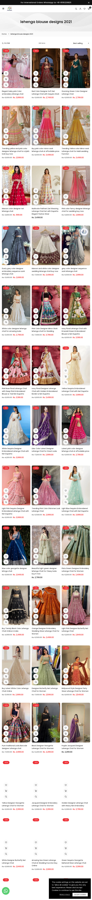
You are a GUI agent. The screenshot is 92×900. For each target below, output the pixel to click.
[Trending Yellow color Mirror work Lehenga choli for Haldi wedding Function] (76, 125)
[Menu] (3, 8)
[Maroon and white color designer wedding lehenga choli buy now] (46, 245)
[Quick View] (6, 84)
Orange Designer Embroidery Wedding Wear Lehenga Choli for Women (45, 631)
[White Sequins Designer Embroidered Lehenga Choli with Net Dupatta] (16, 425)
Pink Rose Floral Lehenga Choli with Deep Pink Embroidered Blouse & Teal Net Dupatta (14, 391)
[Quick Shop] (6, 79)
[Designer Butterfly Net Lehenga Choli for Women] (46, 665)
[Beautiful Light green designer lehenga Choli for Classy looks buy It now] (46, 545)
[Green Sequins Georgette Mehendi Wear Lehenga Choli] (76, 837)
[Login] (80, 8)
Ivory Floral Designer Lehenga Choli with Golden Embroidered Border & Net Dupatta (45, 391)
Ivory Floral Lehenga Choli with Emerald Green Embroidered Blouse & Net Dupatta (74, 331)
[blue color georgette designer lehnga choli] (16, 545)
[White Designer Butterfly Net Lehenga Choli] (16, 837)
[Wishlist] (84, 8)
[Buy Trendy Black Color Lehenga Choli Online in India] (16, 605)
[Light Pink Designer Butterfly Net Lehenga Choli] (76, 605)
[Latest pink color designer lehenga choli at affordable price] (76, 425)
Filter (7, 43)
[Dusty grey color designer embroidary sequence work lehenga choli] (16, 245)
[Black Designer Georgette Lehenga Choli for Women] (46, 723)
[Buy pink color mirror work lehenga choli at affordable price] (46, 125)
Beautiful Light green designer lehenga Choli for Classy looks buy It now (44, 571)
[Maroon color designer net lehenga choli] (16, 185)
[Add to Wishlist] (6, 73)
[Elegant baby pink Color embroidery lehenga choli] (16, 68)
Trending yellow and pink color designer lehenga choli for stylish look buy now (15, 151)
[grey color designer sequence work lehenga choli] (76, 245)
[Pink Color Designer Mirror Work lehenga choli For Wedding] (46, 305)
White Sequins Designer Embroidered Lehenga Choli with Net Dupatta (15, 451)
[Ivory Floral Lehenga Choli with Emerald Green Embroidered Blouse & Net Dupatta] (76, 305)
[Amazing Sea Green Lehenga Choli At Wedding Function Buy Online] (46, 837)
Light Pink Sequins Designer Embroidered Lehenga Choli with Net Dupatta (15, 511)
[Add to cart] (35, 79)
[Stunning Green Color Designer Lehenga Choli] (76, 68)
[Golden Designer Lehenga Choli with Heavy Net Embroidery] (76, 780)
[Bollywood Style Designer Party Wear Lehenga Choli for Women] (76, 665)
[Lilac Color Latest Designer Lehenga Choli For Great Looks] (46, 425)
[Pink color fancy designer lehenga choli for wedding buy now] (76, 185)
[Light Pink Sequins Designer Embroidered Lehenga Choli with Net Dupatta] (16, 485)
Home (4, 34)
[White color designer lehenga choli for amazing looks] (16, 305)
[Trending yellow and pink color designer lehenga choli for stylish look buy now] (16, 125)
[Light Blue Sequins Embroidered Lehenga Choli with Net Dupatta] (76, 485)
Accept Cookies (80, 895)
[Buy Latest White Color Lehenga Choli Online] (16, 665)
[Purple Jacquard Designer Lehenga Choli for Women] (76, 723)
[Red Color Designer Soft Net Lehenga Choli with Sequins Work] (46, 68)
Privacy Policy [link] (65, 894)
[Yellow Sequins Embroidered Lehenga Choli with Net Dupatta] (76, 365)
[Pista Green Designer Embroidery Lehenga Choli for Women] (76, 545)
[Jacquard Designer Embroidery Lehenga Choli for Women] (46, 780)
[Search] (76, 8)
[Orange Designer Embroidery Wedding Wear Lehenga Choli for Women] (46, 605)
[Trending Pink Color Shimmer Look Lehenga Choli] (46, 485)
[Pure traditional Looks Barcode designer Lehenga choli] (16, 723)
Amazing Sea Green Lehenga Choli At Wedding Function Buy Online (44, 863)
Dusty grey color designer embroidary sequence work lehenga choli (13, 271)
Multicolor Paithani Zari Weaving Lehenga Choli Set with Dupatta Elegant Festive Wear (45, 211)
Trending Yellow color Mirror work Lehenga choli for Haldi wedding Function (75, 151)
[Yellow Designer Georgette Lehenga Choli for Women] (16, 780)
